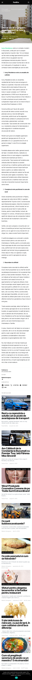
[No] (30, 675)
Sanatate (18, 469)
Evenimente (14, 584)
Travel (24, 431)
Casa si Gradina (6, 584)
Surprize (24, 469)
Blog (4, 25)
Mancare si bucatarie (7, 552)
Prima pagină (5, 9)
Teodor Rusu (5, 463)
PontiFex (16, 2)
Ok (16, 677)
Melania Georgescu (6, 377)
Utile (29, 431)
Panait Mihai (5, 425)
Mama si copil (18, 431)
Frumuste (12, 469)
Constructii (27, 504)
